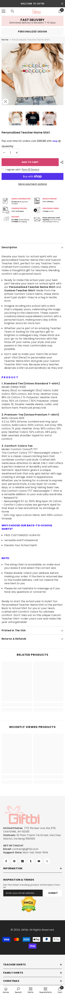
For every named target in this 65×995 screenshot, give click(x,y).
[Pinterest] (14, 861)
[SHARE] (61, 162)
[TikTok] (22, 861)
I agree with (13, 169)
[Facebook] (6, 861)
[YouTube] (39, 861)
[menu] (3, 11)
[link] (32, 21)
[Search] (12, 11)
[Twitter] (47, 861)
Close (62, 4)
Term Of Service (30, 169)
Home (5, 39)
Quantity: (8, 146)
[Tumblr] (31, 861)
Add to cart (29, 162)
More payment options (32, 184)
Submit (53, 893)
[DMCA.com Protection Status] (28, 904)
